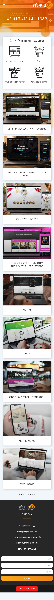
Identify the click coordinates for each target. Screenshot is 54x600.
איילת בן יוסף (27, 441)
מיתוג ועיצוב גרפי (39, 82)
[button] (3, 4)
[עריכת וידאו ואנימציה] (15, 72)
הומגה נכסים (27, 484)
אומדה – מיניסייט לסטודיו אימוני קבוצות (27, 174)
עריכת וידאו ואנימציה (15, 82)
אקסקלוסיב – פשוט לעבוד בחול (27, 397)
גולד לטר (27, 310)
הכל (39, 61)
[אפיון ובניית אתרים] (15, 52)
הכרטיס (27, 353)
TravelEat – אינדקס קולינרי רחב (27, 129)
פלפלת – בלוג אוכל (27, 219)
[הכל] (39, 52)
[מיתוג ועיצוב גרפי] (39, 72)
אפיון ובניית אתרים (15, 61)
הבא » (21, 494)
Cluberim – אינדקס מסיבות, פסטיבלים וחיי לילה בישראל (27, 264)
